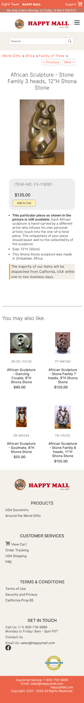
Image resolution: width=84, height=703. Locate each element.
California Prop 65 (19, 600)
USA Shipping (15, 556)
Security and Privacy (21, 594)
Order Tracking (17, 550)
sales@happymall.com (37, 643)
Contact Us (14, 637)
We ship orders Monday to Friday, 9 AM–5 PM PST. (42, 10)
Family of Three (51, 56)
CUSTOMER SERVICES (42, 535)
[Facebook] (8, 649)
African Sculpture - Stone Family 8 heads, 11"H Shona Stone (62, 449)
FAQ (8, 562)
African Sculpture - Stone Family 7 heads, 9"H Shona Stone (63, 376)
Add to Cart (24, 203)
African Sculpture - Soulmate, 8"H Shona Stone (21, 447)
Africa (30, 56)
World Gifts (11, 56)
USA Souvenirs (16, 510)
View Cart (18, 544)
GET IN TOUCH (42, 620)
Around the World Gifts (23, 516)
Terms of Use (15, 589)
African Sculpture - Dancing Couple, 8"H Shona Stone (21, 376)
